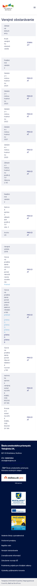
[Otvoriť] (34, 7)
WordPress (17, 583)
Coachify (4, 583)
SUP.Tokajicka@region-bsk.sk (12, 463)
